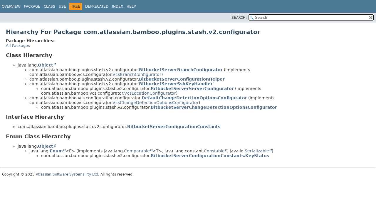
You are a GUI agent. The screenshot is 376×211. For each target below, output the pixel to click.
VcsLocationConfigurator (150, 93)
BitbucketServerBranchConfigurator (181, 69)
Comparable (137, 151)
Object (45, 65)
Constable (214, 151)
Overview (11, 6)
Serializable (257, 151)
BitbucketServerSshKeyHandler (176, 83)
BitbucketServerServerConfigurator (192, 88)
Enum (56, 151)
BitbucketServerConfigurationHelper (182, 79)
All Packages (18, 45)
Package (32, 6)
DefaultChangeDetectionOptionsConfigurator (194, 98)
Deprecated (96, 6)
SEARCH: (239, 18)
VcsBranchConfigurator (137, 74)
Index (117, 6)
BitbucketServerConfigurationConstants (173, 126)
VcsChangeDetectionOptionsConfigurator (156, 102)
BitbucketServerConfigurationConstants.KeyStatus (210, 155)
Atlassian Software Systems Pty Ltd (67, 174)
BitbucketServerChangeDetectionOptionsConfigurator (214, 107)
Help (131, 6)
